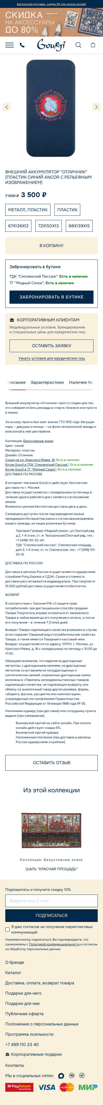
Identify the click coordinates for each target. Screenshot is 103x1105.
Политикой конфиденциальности (54, 944)
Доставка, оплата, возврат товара (39, 983)
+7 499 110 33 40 (22, 1044)
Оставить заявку (51, 345)
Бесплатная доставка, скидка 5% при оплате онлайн (51, 4)
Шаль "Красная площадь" (52, 869)
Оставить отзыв (51, 762)
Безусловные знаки (38, 441)
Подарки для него (23, 993)
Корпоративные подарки (36, 1054)
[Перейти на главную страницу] (51, 45)
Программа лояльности (29, 1034)
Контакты (14, 1065)
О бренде (14, 962)
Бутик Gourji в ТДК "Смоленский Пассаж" (36, 465)
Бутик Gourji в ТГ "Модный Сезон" (30, 469)
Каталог (13, 972)
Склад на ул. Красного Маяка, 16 (30, 460)
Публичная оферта (24, 1013)
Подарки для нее (22, 1003)
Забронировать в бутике (52, 297)
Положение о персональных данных (41, 1024)
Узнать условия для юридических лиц (51, 358)
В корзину (51, 245)
